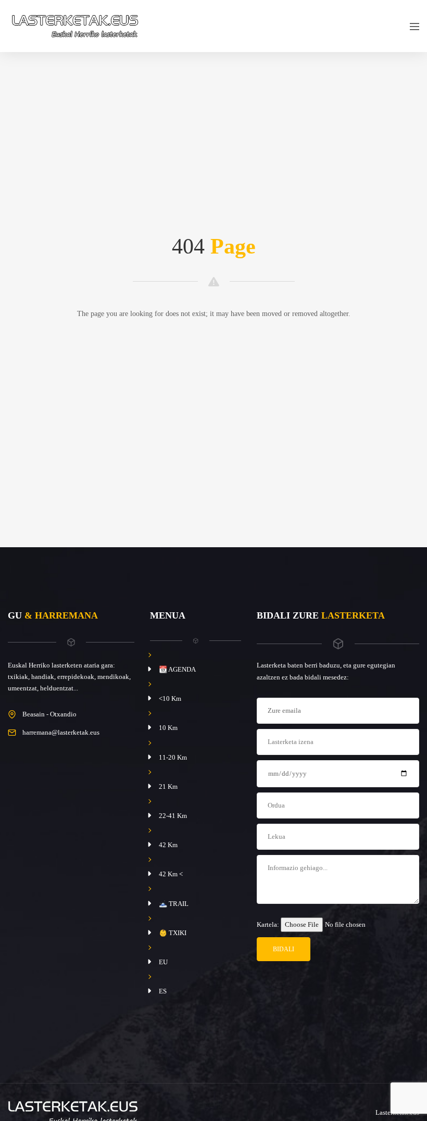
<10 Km (170, 698)
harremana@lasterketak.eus (60, 732)
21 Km (168, 786)
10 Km (168, 728)
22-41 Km (173, 816)
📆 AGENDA (177, 669)
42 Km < (171, 874)
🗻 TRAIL (174, 904)
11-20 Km (173, 757)
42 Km (168, 845)
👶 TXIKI (172, 933)
